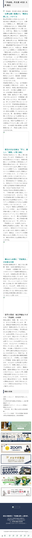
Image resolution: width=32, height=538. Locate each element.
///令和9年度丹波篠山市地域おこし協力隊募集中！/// (16, 402)
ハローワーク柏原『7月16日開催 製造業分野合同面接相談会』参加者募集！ (15, 414)
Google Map (22, 519)
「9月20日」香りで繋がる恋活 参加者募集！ (15, 410)
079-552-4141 (17, 521)
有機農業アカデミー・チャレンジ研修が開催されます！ (15, 406)
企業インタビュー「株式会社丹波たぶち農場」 (15, 398)
